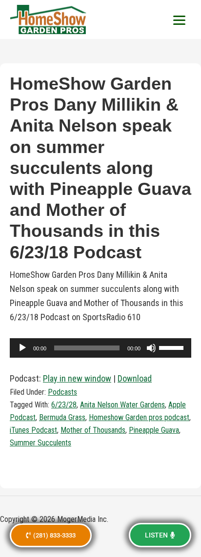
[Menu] (179, 19)
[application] (100, 348)
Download (135, 378)
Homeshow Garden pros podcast (139, 417)
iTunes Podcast (33, 430)
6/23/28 (64, 404)
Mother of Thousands (92, 430)
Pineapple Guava (154, 430)
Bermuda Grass (62, 417)
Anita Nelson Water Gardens (122, 404)
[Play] (22, 348)
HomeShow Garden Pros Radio (49, 19)
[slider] (172, 347)
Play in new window (77, 378)
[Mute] (151, 348)
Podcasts (62, 392)
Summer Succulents (40, 442)
